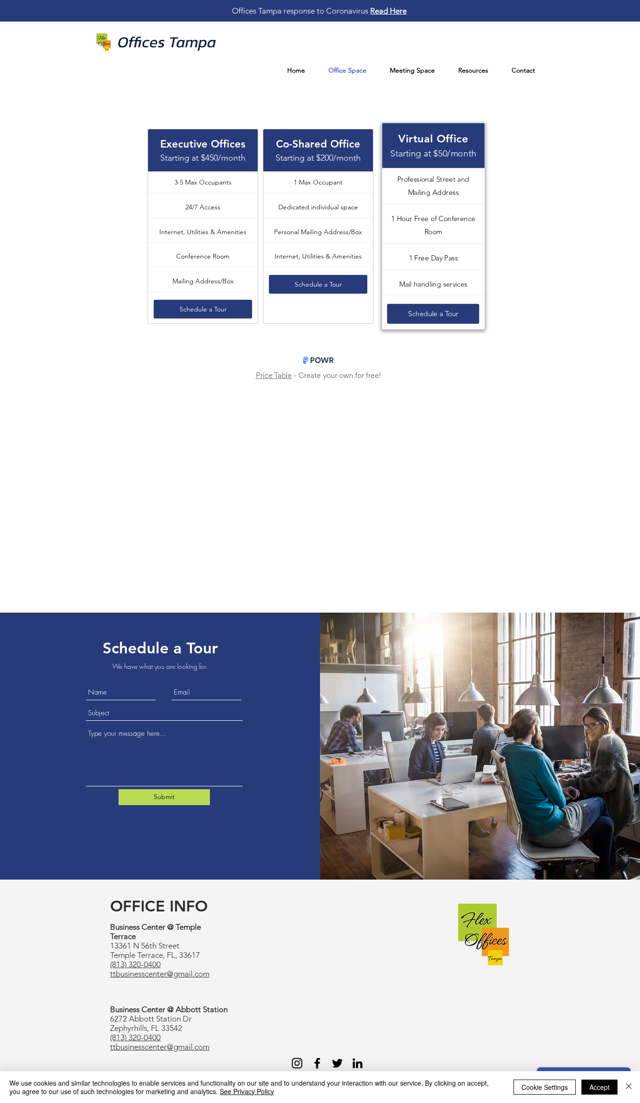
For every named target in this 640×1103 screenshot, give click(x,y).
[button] (473, 70)
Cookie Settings (544, 1087)
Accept (599, 1087)
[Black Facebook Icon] (317, 1063)
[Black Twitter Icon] (337, 1063)
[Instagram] (297, 1063)
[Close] (628, 1087)
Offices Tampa (167, 41)
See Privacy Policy (247, 1091)
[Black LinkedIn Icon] (357, 1063)
